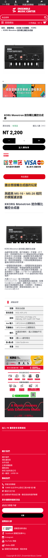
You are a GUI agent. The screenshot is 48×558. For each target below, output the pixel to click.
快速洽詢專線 (10, 484)
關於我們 (5, 457)
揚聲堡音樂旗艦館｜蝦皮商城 (16, 549)
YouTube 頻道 (10, 541)
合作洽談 (5, 462)
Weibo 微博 (10, 545)
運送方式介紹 (10, 491)
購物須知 (5, 468)
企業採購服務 (7, 465)
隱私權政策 (6, 460)
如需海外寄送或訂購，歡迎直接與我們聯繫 (21, 494)
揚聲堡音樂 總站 (20, 528)
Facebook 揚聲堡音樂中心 (15, 533)
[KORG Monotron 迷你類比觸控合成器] (24, 57)
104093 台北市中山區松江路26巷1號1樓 (20, 487)
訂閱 (22, 515)
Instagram (9, 537)
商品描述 (24, 177)
